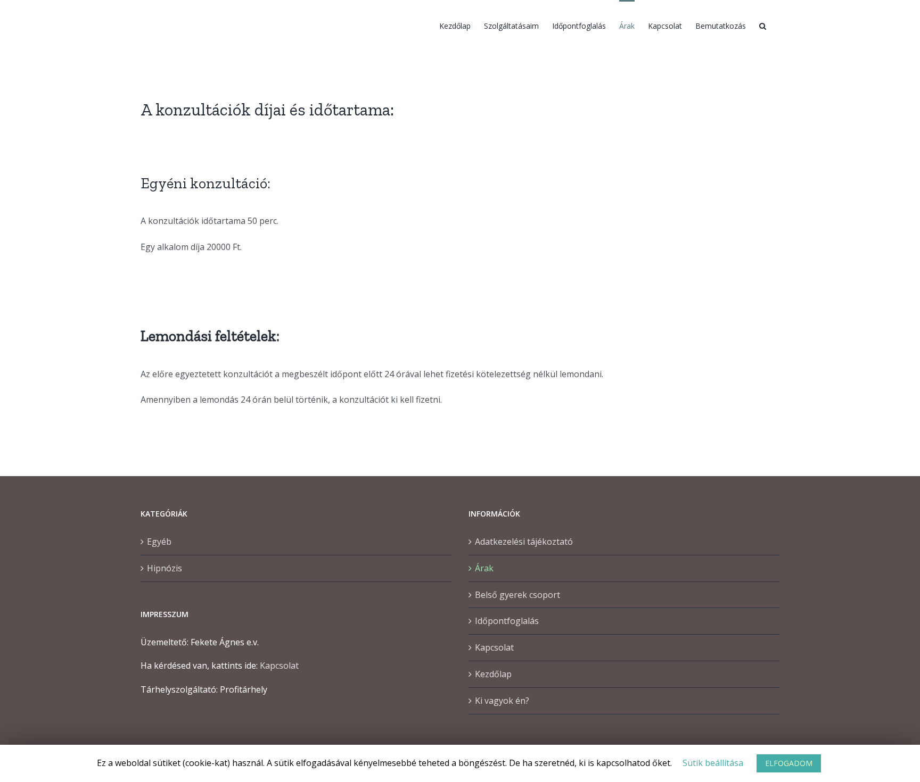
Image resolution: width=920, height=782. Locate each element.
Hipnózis (164, 568)
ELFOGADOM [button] (788, 763)
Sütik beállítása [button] (713, 763)
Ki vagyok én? (502, 700)
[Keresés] (762, 25)
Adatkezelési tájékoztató (524, 541)
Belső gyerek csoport (517, 595)
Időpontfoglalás (507, 621)
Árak (484, 568)
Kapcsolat (279, 665)
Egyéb (159, 541)
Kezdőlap (493, 674)
